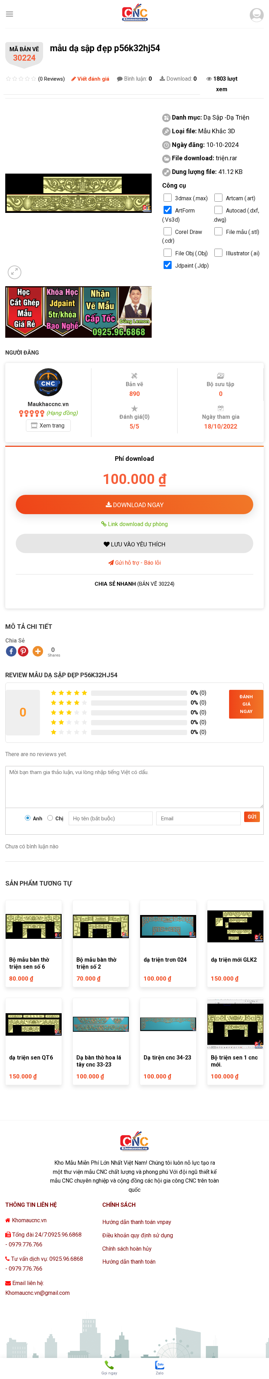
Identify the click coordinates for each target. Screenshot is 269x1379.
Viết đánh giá (92, 79)
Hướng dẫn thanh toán (129, 1261)
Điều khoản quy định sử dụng (137, 1235)
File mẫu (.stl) (242, 232)
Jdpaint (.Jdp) (192, 265)
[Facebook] (11, 651)
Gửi (252, 817)
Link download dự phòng (137, 524)
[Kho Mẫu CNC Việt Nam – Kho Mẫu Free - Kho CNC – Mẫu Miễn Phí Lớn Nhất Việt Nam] (134, 14)
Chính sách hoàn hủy (127, 1248)
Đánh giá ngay (246, 704)
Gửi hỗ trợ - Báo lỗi (137, 562)
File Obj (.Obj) (191, 253)
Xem (52, 425)
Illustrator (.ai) (243, 253)
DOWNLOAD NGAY (138, 505)
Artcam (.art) (240, 198)
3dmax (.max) (191, 198)
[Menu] (9, 13)
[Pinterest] (23, 651)
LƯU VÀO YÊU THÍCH (137, 544)
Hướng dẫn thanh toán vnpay (136, 1222)
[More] (38, 651)
